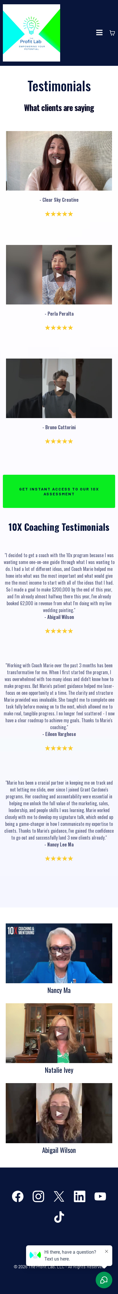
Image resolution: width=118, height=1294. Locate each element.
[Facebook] (17, 1196)
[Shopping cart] (112, 33)
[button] (99, 33)
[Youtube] (100, 1196)
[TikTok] (59, 1217)
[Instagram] (38, 1196)
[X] (59, 1196)
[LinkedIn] (79, 1196)
